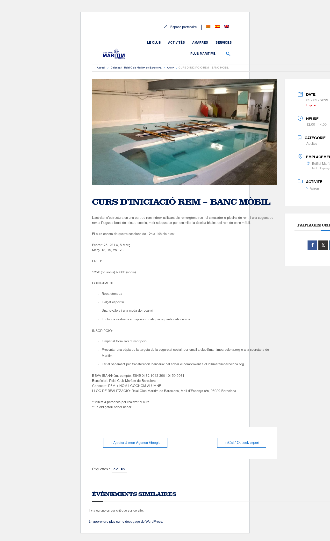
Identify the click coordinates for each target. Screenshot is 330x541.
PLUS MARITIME (202, 53)
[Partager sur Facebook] (312, 245)
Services (223, 42)
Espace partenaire (183, 27)
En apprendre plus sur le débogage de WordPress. (125, 521)
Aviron (170, 68)
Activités (176, 42)
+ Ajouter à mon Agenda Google (135, 443)
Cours (119, 469)
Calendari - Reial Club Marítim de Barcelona (136, 68)
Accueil (101, 68)
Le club (154, 42)
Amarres (200, 42)
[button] (228, 53)
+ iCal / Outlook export (241, 443)
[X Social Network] (323, 245)
